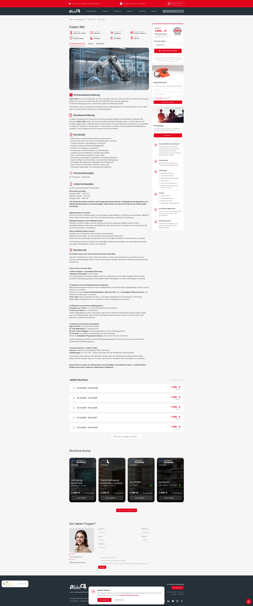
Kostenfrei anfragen (168, 102)
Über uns (105, 11)
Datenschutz (159, 98)
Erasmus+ (130, 11)
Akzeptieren (106, 600)
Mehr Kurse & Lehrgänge (125, 510)
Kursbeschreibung (77, 43)
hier (172, 165)
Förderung (117, 11)
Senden (102, 567)
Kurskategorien (91, 11)
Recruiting (142, 11)
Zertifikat (100, 43)
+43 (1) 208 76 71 (75, 557)
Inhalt (90, 43)
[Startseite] (75, 11)
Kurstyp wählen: (160, 41)
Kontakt (154, 11)
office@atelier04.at (77, 563)
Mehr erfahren (119, 600)
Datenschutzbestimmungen (129, 595)
